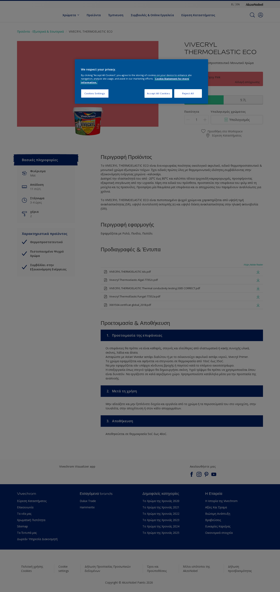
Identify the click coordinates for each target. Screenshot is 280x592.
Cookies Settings (94, 93)
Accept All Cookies (158, 93)
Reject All (188, 93)
